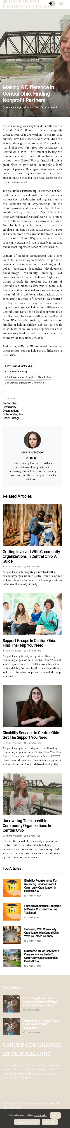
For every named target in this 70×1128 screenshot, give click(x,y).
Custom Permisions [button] (27, 1122)
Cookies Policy (40, 1115)
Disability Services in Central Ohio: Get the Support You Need (31, 735)
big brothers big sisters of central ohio (25, 383)
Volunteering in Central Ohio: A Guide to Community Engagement (41, 1024)
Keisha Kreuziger (14, 107)
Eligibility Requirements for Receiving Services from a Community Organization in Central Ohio (40, 886)
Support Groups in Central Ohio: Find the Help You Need (29, 643)
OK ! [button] (55, 1115)
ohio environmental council (19, 377)
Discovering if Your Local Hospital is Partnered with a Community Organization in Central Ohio (40, 1002)
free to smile (45, 377)
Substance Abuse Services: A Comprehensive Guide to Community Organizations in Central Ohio (41, 956)
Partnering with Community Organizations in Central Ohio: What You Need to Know (41, 933)
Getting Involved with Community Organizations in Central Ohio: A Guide (31, 556)
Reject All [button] (49, 1122)
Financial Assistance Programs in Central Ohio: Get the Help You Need (42, 909)
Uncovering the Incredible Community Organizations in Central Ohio (27, 826)
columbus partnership (16, 371)
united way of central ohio (19, 366)
